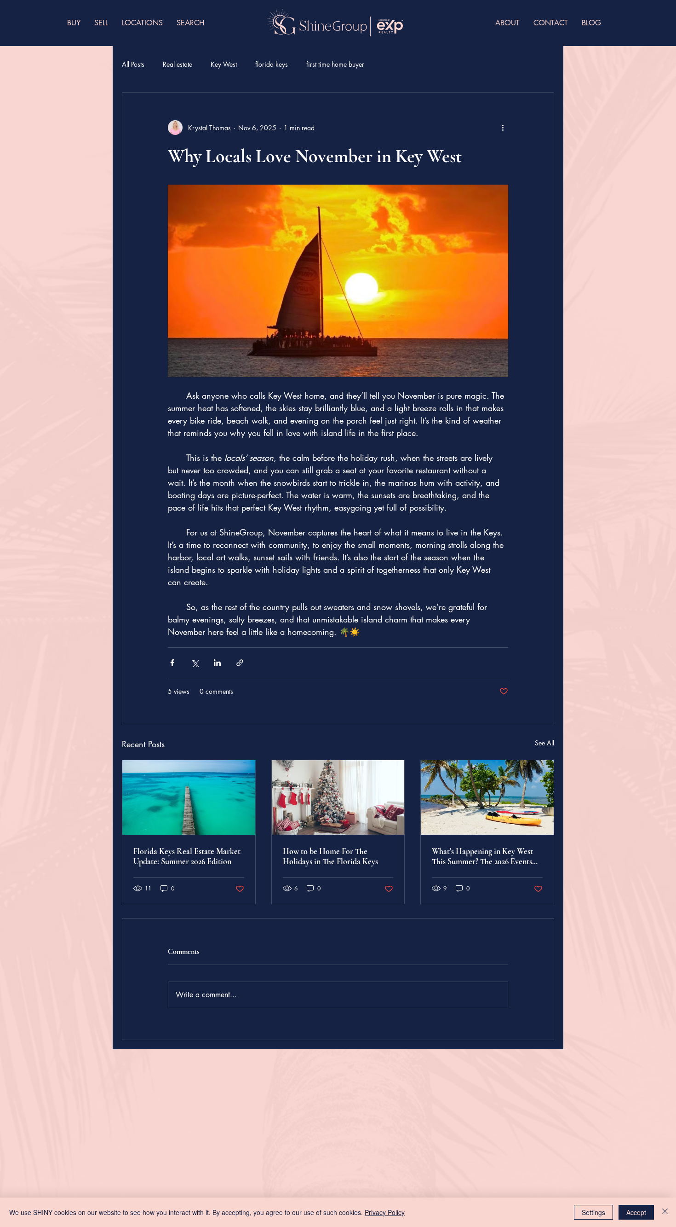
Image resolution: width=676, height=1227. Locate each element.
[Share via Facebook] (172, 662)
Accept (636, 1212)
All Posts (133, 64)
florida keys (271, 64)
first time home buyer (335, 64)
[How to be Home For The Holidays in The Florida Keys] (338, 797)
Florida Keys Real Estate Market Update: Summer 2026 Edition (187, 856)
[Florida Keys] (188, 797)
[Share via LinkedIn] (217, 662)
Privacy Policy (385, 1212)
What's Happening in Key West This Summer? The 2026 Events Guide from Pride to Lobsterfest (484, 856)
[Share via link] (239, 662)
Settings (593, 1212)
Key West (224, 64)
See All (544, 743)
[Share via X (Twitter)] (194, 662)
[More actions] (502, 127)
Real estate (177, 64)
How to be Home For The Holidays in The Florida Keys (330, 856)
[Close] (664, 1212)
